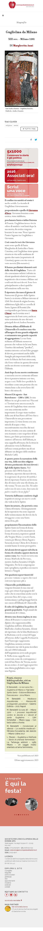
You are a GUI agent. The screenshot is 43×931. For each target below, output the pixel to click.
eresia (16, 125)
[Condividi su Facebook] (31, 139)
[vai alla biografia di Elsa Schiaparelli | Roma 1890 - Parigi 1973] (11, 802)
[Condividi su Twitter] (35, 139)
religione (9, 125)
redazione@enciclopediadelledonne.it (23, 850)
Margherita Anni (23, 45)
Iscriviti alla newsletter (13, 900)
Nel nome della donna (20, 907)
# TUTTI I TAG (29, 129)
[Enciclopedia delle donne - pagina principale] (21, 5)
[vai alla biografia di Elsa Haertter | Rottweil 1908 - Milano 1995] (31, 804)
